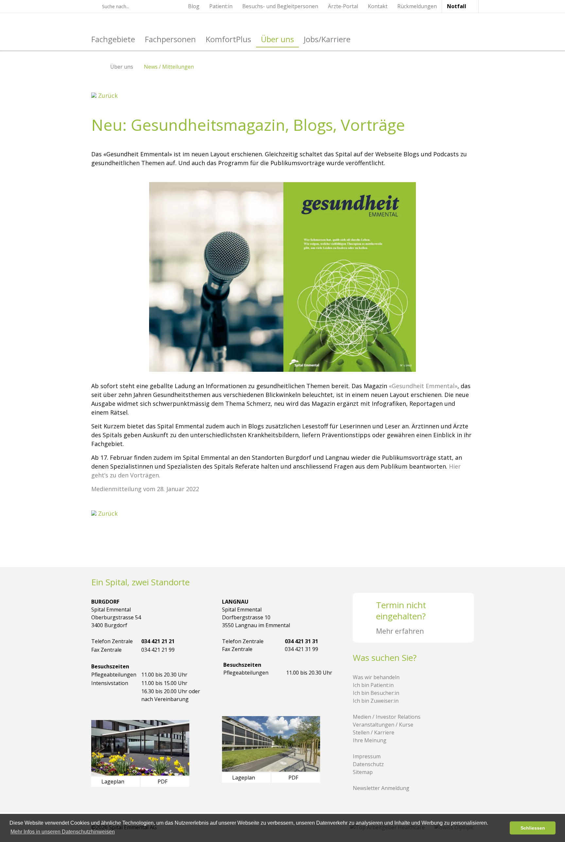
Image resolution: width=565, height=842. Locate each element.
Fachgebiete (113, 39)
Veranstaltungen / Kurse (383, 724)
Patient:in (220, 6)
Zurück (107, 95)
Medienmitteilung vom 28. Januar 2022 (145, 489)
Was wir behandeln (376, 677)
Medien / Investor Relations (386, 716)
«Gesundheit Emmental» (423, 386)
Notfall (456, 6)
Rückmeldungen (417, 6)
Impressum (367, 756)
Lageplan (113, 781)
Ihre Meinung (369, 740)
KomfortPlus (228, 39)
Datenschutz (368, 764)
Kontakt (377, 6)
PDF (163, 781)
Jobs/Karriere (327, 39)
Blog (193, 6)
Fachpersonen (170, 39)
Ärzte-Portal (343, 6)
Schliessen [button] (533, 828)
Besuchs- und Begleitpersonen (280, 6)
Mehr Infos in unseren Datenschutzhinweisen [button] (62, 831)
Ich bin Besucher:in (376, 692)
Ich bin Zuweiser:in (376, 700)
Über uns (277, 39)
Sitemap (363, 772)
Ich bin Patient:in (373, 685)
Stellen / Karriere (373, 732)
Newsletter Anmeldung (381, 788)
